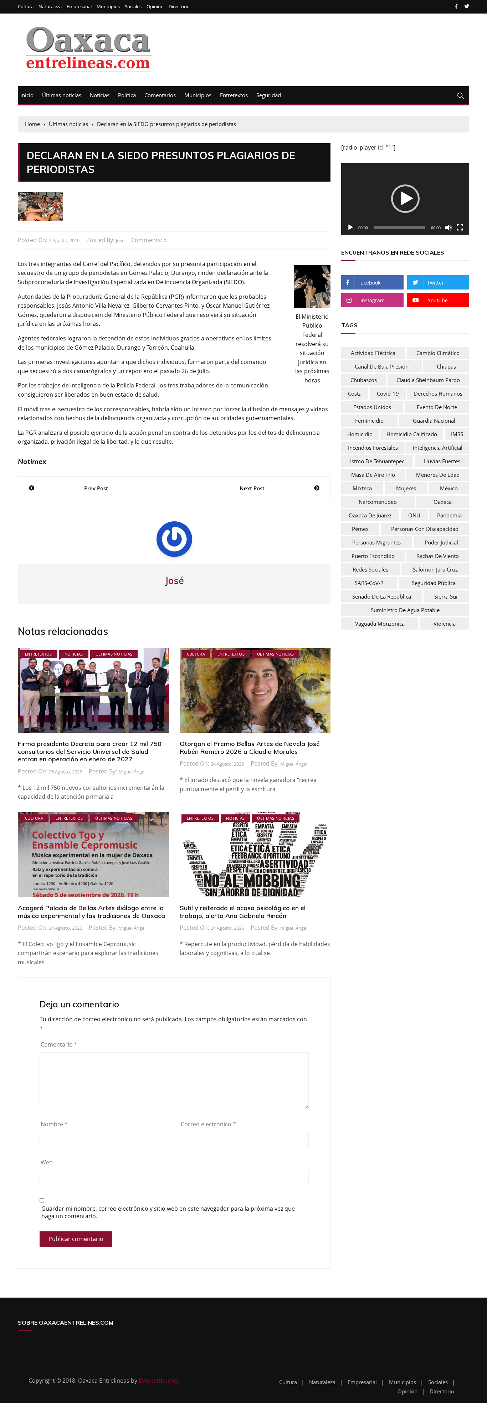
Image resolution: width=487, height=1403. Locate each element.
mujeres (406, 488)
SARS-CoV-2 (369, 582)
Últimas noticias (61, 95)
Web (47, 1162)
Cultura (26, 6)
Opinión (155, 6)
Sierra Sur (446, 596)
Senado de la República (381, 596)
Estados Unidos (372, 407)
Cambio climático (438, 352)
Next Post (252, 488)
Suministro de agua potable (405, 610)
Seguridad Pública (434, 582)
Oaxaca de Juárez (370, 515)
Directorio (179, 6)
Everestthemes (159, 1380)
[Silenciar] (448, 227)
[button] (405, 198)
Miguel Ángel (131, 771)
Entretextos (234, 95)
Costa (355, 393)
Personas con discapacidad (424, 528)
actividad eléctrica (373, 352)
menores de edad (438, 474)
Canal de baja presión (382, 366)
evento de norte (437, 407)
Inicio (27, 95)
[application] (405, 199)
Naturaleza (50, 6)
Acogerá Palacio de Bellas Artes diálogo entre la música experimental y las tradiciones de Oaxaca (91, 912)
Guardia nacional (434, 420)
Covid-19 (388, 393)
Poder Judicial (441, 542)
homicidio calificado (411, 434)
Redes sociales (370, 569)
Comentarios (160, 95)
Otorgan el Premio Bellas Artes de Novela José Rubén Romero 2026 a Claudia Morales (250, 748)
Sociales (133, 6)
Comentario (59, 1044)
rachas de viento (437, 555)
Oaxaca (443, 501)
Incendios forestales (373, 447)
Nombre (54, 1124)
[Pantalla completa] (459, 227)
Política (127, 95)
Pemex (360, 528)
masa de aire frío (373, 474)
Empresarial (79, 6)
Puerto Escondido (373, 555)
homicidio (360, 434)
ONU (414, 515)
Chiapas (446, 366)
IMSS (457, 434)
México (449, 488)
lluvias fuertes (442, 461)
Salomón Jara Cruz (435, 569)
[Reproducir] (350, 227)
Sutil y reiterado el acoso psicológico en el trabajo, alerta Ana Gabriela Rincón (243, 912)
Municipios (108, 6)
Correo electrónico (208, 1124)
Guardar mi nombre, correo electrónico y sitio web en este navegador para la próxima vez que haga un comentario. (168, 1212)
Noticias (99, 95)
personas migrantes (376, 542)
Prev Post (96, 488)
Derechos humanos (438, 393)
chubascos (363, 380)
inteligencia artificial (437, 447)
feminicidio (369, 420)
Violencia (445, 623)
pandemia (449, 515)
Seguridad (268, 95)
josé (120, 240)
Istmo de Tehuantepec (377, 461)
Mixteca (362, 488)
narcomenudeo (378, 501)
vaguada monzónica (380, 623)
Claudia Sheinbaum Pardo (428, 380)
